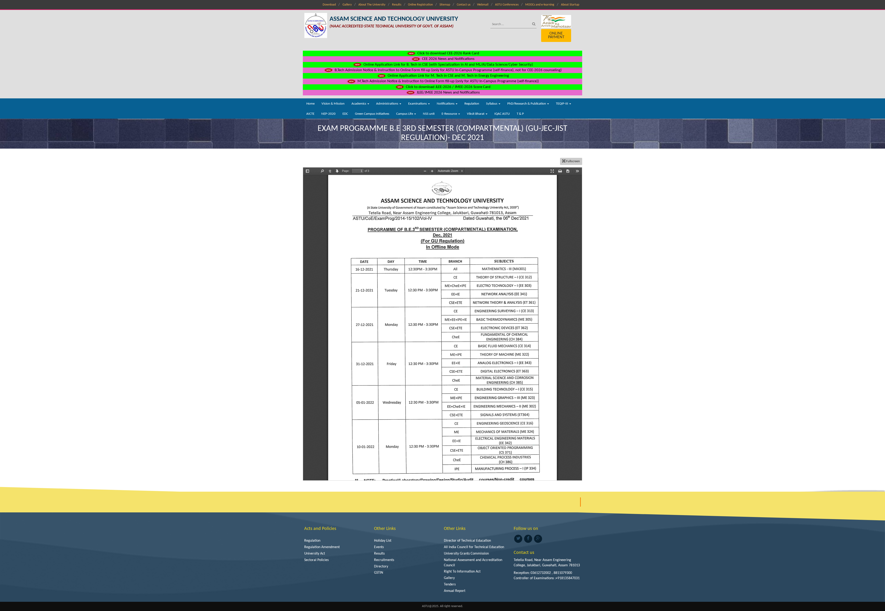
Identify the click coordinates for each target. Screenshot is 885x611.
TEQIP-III (562, 104)
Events (379, 547)
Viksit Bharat (476, 114)
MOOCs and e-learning (539, 4)
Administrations (387, 104)
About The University (371, 4)
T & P (520, 114)
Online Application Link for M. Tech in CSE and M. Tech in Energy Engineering (448, 76)
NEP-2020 (328, 114)
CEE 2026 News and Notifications (448, 59)
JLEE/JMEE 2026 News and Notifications (448, 92)
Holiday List (382, 541)
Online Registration (420, 4)
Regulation (471, 104)
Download (329, 4)
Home (310, 104)
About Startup (570, 4)
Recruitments (384, 560)
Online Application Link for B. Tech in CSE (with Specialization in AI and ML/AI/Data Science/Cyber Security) (448, 65)
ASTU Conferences (507, 4)
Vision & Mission (333, 104)
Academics (359, 104)
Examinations (418, 104)
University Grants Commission (466, 553)
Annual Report (454, 591)
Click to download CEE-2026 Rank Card (447, 53)
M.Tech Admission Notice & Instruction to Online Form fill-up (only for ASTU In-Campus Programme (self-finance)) (448, 81)
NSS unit (429, 114)
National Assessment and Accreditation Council (473, 562)
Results (396, 4)
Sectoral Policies (316, 560)
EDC (345, 114)
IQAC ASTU (502, 114)
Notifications (446, 104)
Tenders (450, 584)
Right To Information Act (462, 571)
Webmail (482, 4)
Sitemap (445, 4)
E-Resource (450, 114)
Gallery (347, 4)
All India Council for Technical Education (474, 547)
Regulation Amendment (322, 547)
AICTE (310, 114)
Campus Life (405, 114)
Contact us (463, 4)
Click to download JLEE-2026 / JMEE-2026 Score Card (447, 87)
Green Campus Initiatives (372, 114)
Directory (381, 566)
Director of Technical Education (467, 541)
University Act (314, 553)
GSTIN (378, 573)
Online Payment (556, 35)
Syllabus (492, 104)
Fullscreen (572, 161)
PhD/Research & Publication (527, 104)
